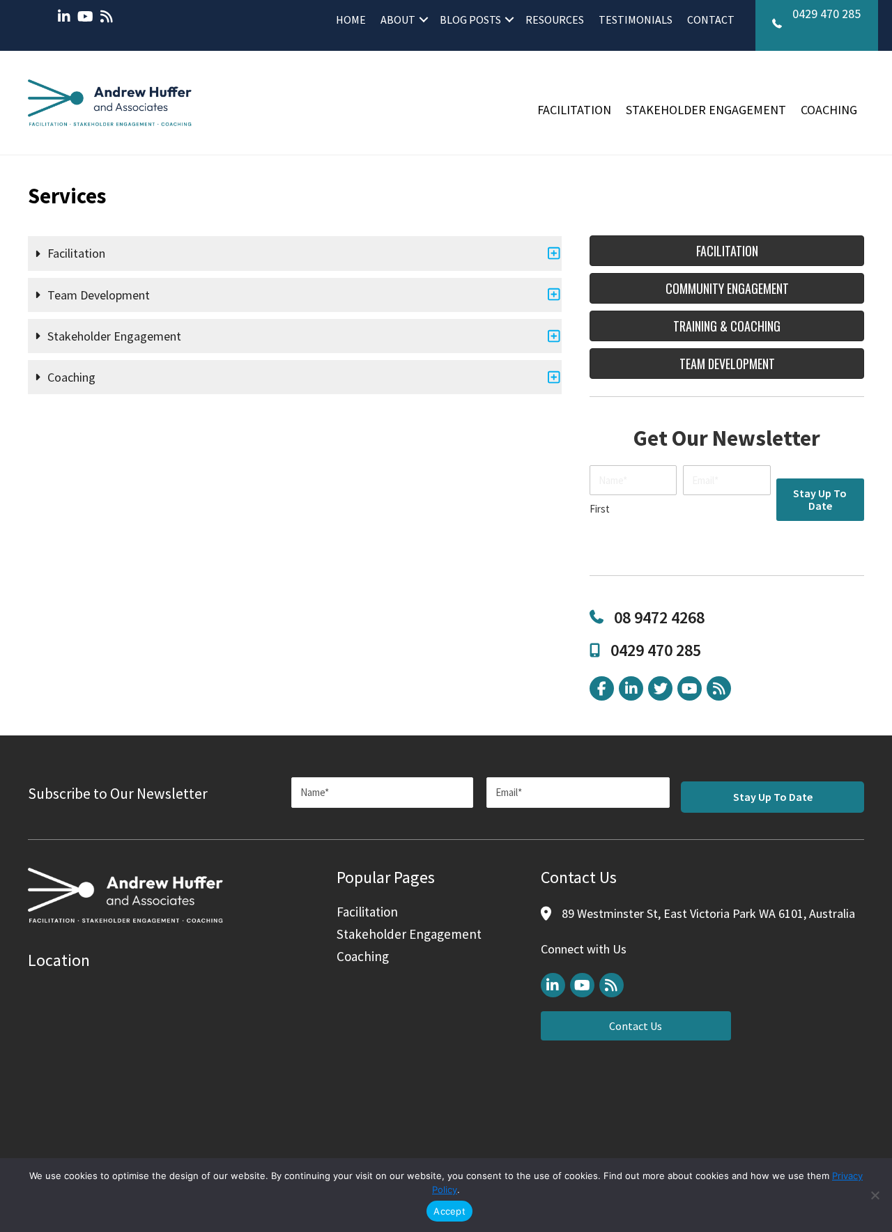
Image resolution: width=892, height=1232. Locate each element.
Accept (449, 1211)
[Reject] (875, 1195)
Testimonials (635, 19)
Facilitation (574, 110)
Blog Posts (470, 19)
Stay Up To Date (820, 499)
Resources (554, 19)
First (600, 508)
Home (351, 19)
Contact (711, 19)
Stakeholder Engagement (706, 110)
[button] (423, 19)
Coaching (829, 110)
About (397, 19)
